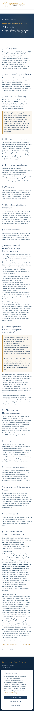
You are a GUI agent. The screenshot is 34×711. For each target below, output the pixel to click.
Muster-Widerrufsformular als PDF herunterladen (16, 644)
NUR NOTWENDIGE (15, 701)
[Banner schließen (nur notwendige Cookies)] (29, 673)
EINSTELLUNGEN (15, 705)
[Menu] (31, 5)
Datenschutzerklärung (10, 693)
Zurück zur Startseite (10, 19)
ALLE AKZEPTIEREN (15, 697)
